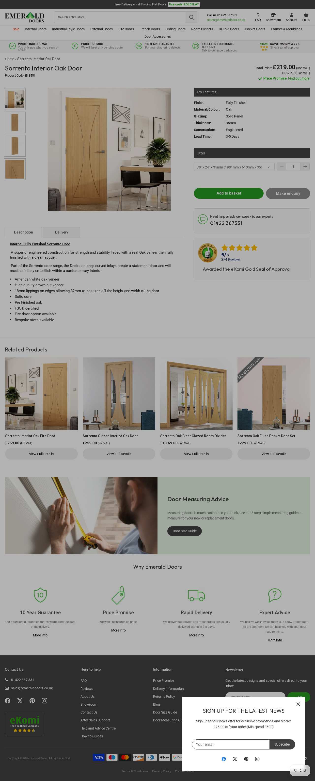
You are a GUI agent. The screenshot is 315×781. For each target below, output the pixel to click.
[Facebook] (224, 758)
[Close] (298, 704)
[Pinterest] (246, 758)
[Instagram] (257, 758)
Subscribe (282, 744)
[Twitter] (235, 758)
